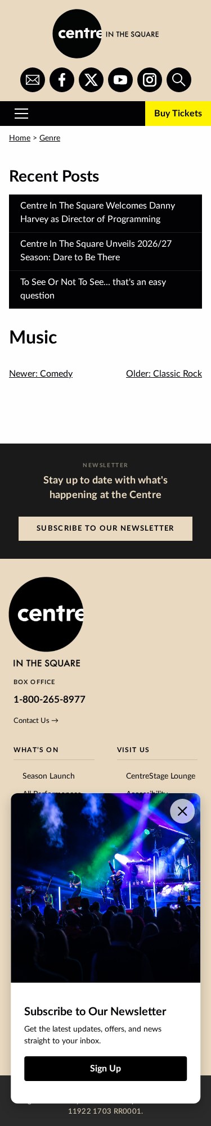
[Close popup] (182, 811)
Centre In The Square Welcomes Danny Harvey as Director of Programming (97, 212)
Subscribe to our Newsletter (105, 528)
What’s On (36, 750)
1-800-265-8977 (50, 699)
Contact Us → (36, 720)
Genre (49, 138)
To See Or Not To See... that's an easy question (93, 289)
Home (19, 138)
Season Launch (49, 776)
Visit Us (133, 750)
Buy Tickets (178, 113)
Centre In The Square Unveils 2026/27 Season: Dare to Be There (96, 250)
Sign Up (105, 1068)
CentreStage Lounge (160, 776)
